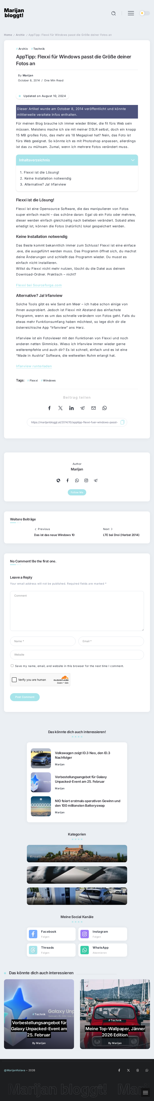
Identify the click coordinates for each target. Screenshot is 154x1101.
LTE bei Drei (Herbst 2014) (121, 535)
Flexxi (34, 380)
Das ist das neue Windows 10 (54, 535)
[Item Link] (41, 758)
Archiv (20, 34)
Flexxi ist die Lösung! (41, 172)
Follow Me (77, 492)
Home (8, 34)
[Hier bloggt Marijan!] (14, 13)
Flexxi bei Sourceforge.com (39, 285)
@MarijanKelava (14, 1070)
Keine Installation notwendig (47, 178)
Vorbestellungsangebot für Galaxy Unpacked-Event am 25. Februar (81, 779)
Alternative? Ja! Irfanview (45, 184)
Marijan (28, 75)
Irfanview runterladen (34, 366)
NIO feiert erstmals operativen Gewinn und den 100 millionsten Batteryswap (87, 803)
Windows (49, 380)
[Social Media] (51, 934)
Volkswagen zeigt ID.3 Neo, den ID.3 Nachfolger (82, 755)
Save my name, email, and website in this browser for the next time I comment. (69, 666)
